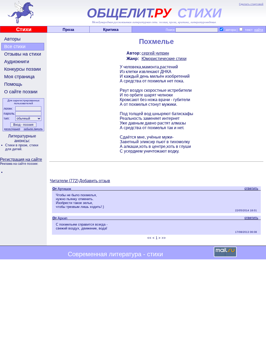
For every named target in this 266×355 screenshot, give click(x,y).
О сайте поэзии (20, 91)
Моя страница (19, 76)
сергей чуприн (155, 53)
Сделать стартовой (251, 4)
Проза (68, 29)
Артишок (64, 189)
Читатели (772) (64, 181)
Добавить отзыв (94, 181)
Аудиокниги (16, 61)
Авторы (12, 39)
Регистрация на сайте (21, 159)
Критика (110, 29)
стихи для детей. (21, 147)
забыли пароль (33, 128)
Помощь (13, 84)
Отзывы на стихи (22, 54)
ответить (251, 188)
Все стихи (14, 46)
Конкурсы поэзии (22, 69)
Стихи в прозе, (17, 145)
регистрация (12, 128)
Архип (62, 218)
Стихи (23, 29)
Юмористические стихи (164, 58)
